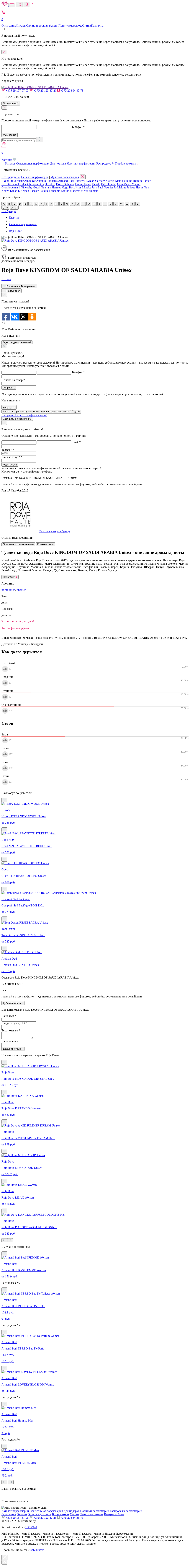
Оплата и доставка (38, 25)
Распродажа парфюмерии (126, 1511)
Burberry (79, 180)
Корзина (7, 156)
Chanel (14, 184)
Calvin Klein (113, 180)
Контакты (97, 25)
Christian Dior (35, 184)
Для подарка (58, 163)
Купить (7, 407)
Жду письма (10, 464)
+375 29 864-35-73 (71, 90)
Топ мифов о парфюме (15, 628)
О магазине (8, 25)
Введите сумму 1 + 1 (14, 1023)
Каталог (10, 163)
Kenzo (5, 190)
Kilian (13, 190)
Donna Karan (83, 184)
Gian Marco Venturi (128, 184)
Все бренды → (10, 177)
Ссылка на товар (13, 380)
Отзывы (21, 25)
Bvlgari (90, 180)
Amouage (30, 180)
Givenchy (26, 187)
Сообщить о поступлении (17, 418)
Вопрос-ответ (60, 1514)
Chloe (23, 184)
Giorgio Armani (10, 187)
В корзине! (24, 415)
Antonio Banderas (47, 180)
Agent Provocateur (12, 180)
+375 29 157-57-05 (17, 90)
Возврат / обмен (114, 1514)
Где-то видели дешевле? (17, 342)
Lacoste (34, 190)
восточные (8, 589)
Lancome (54, 190)
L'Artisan (23, 190)
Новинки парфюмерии (81, 163)
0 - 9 (5, 207)
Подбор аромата (125, 163)
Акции (54, 25)
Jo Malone (120, 187)
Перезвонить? (11, 103)
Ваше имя (8, 1016)
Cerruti (5, 184)
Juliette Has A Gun (138, 187)
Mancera (75, 190)
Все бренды (8, 211)
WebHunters (36, 1550)
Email (76, 442)
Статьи (86, 25)
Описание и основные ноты (18, 544)
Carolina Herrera (132, 180)
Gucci (36, 187)
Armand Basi (66, 180)
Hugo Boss (68, 187)
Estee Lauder (108, 184)
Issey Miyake (83, 187)
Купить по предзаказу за (41, 411)
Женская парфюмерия (34, 177)
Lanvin (65, 190)
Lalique (44, 190)
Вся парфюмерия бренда (54, 531)
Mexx (84, 190)
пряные (21, 589)
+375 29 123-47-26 (45, 90)
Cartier (146, 180)
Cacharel (100, 180)
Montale (93, 190)
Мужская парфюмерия (64, 177)
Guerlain (46, 187)
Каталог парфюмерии (15, 1511)
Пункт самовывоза (70, 25)
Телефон (78, 126)
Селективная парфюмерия (32, 163)
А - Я (14, 207)
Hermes (56, 187)
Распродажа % (105, 163)
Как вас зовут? (11, 457)
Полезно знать (45, 544)
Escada (96, 184)
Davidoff (50, 184)
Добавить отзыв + (13, 1003)
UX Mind (31, 1527)
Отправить (9, 387)
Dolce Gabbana (65, 184)
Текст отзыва (10, 1030)
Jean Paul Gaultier (102, 187)
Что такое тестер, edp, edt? (17, 621)
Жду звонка (9, 135)
